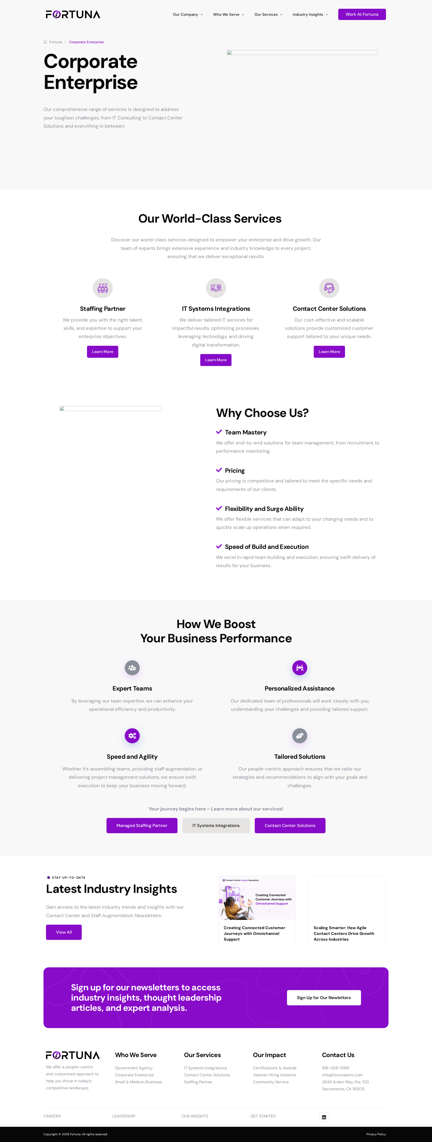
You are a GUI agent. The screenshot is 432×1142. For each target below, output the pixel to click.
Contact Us (338, 1055)
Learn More (102, 351)
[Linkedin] (324, 1117)
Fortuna (55, 42)
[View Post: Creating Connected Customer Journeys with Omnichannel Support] (257, 898)
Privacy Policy (376, 1134)
